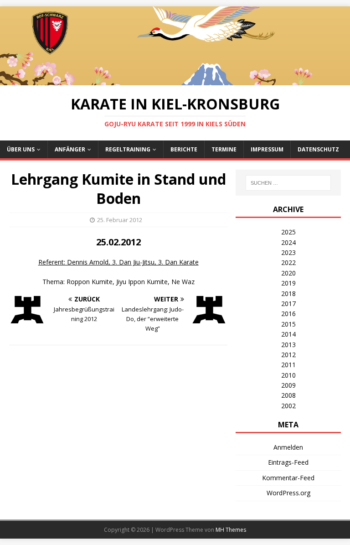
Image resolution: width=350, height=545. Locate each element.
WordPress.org (288, 492)
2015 (288, 324)
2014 (288, 334)
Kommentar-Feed (288, 477)
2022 (288, 262)
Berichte (183, 149)
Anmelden (288, 447)
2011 (288, 364)
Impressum (267, 149)
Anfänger (70, 149)
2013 (288, 344)
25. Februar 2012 (119, 220)
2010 (288, 375)
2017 (288, 303)
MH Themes (231, 530)
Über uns (21, 149)
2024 (288, 242)
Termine (224, 149)
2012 (288, 354)
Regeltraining (127, 149)
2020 (288, 273)
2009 (288, 385)
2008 (288, 395)
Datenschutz (318, 149)
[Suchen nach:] (288, 183)
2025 (288, 232)
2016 (288, 313)
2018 (288, 293)
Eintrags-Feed (288, 462)
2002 (288, 405)
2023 (288, 252)
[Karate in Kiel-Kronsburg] (175, 79)
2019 (288, 283)
